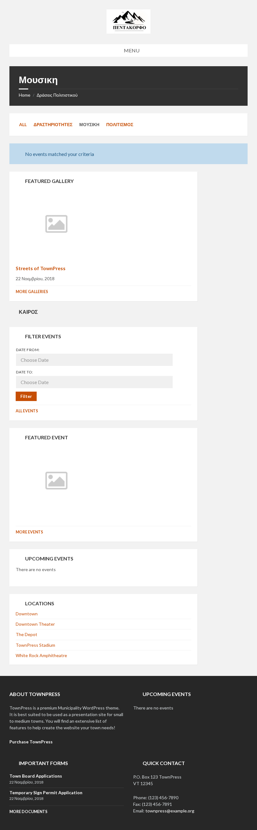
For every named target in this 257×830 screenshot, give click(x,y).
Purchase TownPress (31, 741)
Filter (26, 396)
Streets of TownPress (41, 268)
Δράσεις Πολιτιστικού (57, 95)
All (23, 124)
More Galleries (32, 291)
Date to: (24, 372)
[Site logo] (128, 32)
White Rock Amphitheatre (41, 655)
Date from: (28, 349)
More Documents (28, 811)
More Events (29, 532)
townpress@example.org (169, 810)
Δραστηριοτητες (53, 124)
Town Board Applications (35, 776)
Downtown (27, 613)
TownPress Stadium (35, 645)
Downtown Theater (35, 624)
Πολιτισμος (119, 124)
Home (24, 95)
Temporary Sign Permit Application (45, 792)
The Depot (26, 634)
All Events (27, 411)
